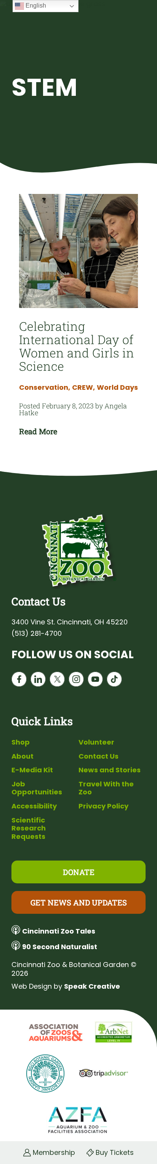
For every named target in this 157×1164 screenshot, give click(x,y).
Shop (20, 742)
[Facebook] (19, 681)
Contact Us (98, 756)
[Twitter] (57, 681)
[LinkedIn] (38, 681)
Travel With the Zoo (106, 788)
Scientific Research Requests (28, 828)
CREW (83, 387)
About (22, 756)
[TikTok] (114, 681)
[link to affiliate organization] (54, 1033)
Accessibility (34, 806)
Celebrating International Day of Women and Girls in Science (76, 346)
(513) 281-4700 (36, 633)
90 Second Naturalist (59, 946)
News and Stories (109, 770)
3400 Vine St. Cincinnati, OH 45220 (69, 622)
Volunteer (96, 742)
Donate (79, 872)
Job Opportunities (36, 788)
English (35, 5)
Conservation (44, 387)
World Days (117, 387)
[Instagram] (76, 681)
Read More (38, 431)
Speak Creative (92, 986)
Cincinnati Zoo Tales (58, 931)
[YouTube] (95, 681)
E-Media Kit (32, 770)
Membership (54, 1152)
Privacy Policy (103, 806)
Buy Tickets (115, 1152)
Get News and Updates (78, 902)
